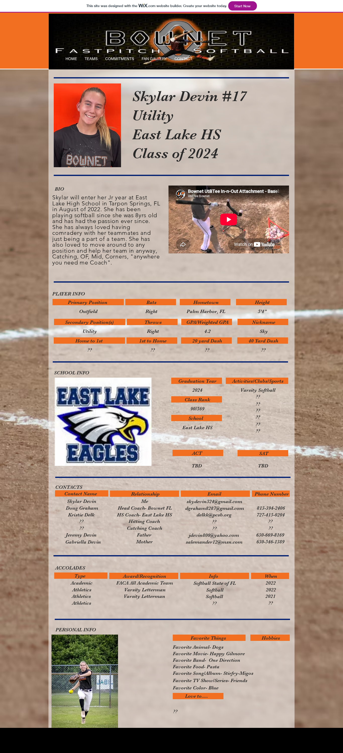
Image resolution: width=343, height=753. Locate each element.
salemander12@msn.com (214, 542)
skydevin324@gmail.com (214, 501)
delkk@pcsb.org (214, 515)
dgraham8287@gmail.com (214, 508)
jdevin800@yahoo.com (214, 535)
